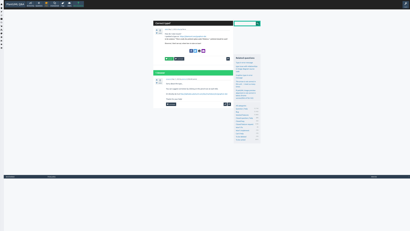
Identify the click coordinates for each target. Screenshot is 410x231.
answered (169, 79)
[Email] (203, 51)
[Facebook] (191, 51)
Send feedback (10, 176)
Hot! (46, 6)
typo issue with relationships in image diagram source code (246, 68)
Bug (179, 29)
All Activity (30, 6)
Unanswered (54, 6)
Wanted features (242, 115)
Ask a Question (78, 6)
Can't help (240, 134)
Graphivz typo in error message (244, 76)
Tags (62, 6)
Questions (39, 6)
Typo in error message (244, 63)
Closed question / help (244, 118)
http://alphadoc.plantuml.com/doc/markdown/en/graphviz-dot (203, 94)
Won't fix (239, 127)
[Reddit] (199, 51)
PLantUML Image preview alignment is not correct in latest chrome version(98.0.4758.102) (246, 94)
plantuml (184, 79)
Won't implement (242, 130)
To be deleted (241, 137)
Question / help (242, 109)
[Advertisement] (78, 41)
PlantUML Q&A (15, 4)
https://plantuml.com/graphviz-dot (193, 36)
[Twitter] (195, 51)
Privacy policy (52, 176)
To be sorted (240, 140)
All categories (241, 106)
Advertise (374, 176)
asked (166, 29)
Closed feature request (244, 124)
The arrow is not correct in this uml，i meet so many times (246, 84)
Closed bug (240, 121)
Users (69, 6)
